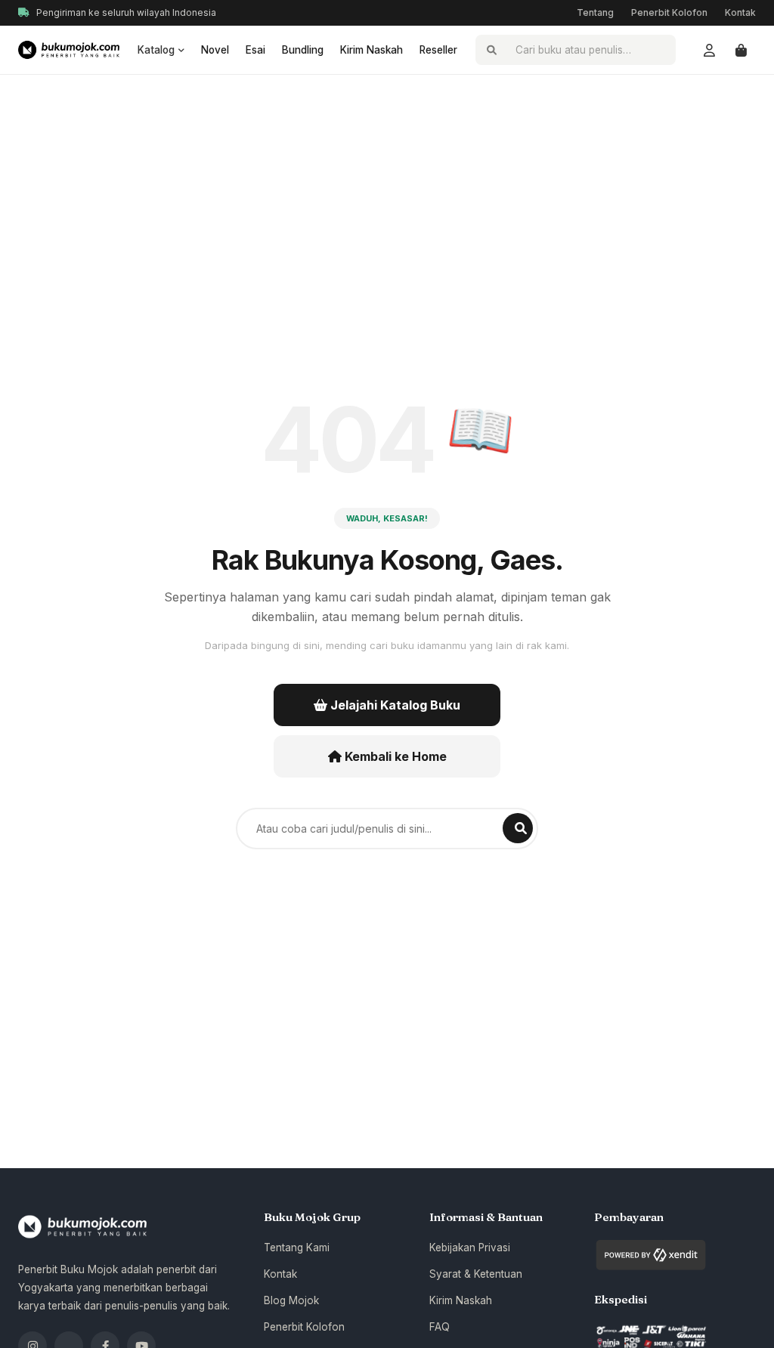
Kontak (740, 12)
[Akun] (709, 50)
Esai (255, 50)
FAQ (439, 1327)
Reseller (438, 50)
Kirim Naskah (371, 50)
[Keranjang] (741, 50)
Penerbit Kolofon (669, 12)
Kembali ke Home (394, 756)
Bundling (303, 50)
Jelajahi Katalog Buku (393, 705)
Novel (215, 50)
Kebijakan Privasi (469, 1247)
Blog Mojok (291, 1300)
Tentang (595, 12)
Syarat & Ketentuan (475, 1274)
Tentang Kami (297, 1247)
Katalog (156, 50)
